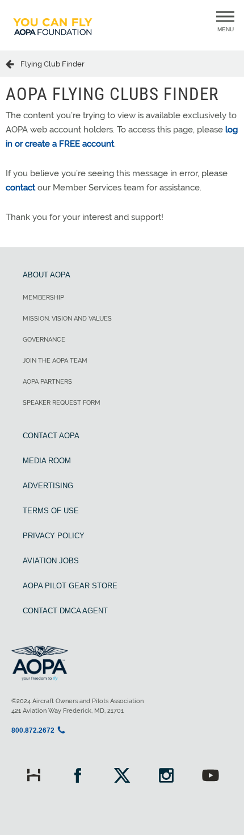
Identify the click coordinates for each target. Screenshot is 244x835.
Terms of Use (51, 510)
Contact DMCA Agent (65, 610)
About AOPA (46, 275)
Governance (44, 339)
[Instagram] (166, 777)
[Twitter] (122, 777)
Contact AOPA (51, 435)
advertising (48, 485)
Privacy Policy (54, 535)
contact (20, 187)
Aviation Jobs (51, 560)
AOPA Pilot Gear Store (70, 585)
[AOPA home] (52, 40)
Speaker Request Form (61, 402)
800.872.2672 (32, 730)
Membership (43, 297)
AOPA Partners (47, 381)
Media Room (47, 460)
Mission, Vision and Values (67, 318)
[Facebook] (78, 777)
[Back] (13, 63)
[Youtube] (210, 777)
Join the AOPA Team (55, 360)
